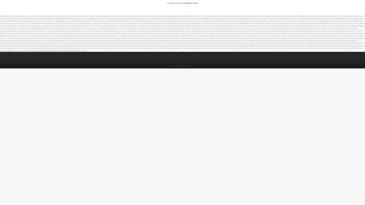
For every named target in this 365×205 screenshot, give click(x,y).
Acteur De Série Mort (8, 57)
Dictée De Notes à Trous (79, 57)
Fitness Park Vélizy (128, 57)
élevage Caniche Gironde (63, 57)
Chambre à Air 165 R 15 (23, 57)
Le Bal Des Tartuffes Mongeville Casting (42, 57)
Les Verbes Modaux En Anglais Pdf (98, 57)
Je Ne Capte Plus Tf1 (115, 57)
